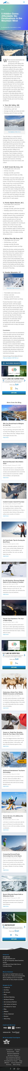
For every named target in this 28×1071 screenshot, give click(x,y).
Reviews (6, 1016)
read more (6, 437)
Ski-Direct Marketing (9, 997)
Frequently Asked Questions (16, 960)
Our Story (6, 990)
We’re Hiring (7, 1018)
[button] (3, 380)
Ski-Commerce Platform (10, 1002)
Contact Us (7, 987)
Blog (2, 9)
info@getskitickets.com (9, 958)
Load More (14, 946)
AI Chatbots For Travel (10, 1006)
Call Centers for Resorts (10, 1004)
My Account (7, 992)
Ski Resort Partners (9, 999)
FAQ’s (5, 994)
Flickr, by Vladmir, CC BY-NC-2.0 (10, 358)
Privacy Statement (9, 1014)
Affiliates (6, 1011)
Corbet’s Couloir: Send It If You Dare (13, 502)
